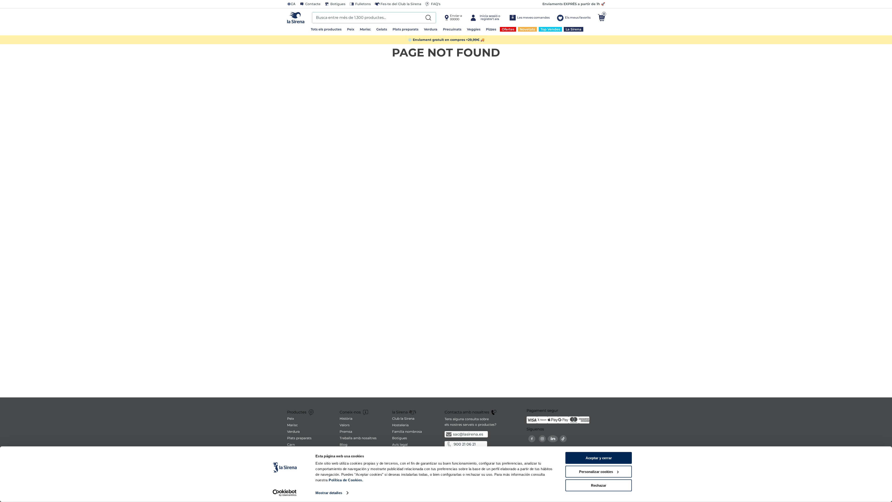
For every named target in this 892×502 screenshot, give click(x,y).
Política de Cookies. (345, 480)
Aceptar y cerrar (599, 458)
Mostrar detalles (328, 493)
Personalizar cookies (596, 472)
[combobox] (374, 17)
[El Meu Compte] (485, 17)
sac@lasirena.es (468, 434)
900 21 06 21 (465, 444)
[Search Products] (428, 17)
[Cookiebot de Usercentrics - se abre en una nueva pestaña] (284, 492)
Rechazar (598, 485)
